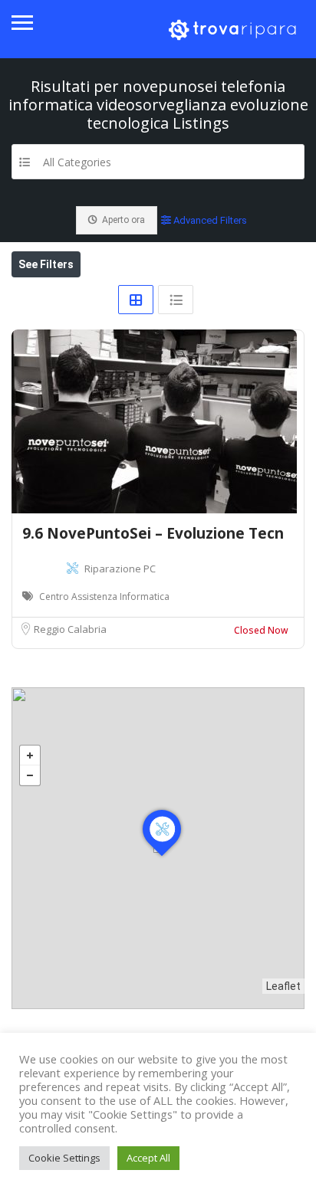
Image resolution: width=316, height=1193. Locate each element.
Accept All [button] (148, 1158)
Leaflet (283, 986)
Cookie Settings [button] (64, 1158)
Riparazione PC (120, 568)
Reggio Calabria (70, 629)
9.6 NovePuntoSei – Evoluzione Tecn (153, 533)
